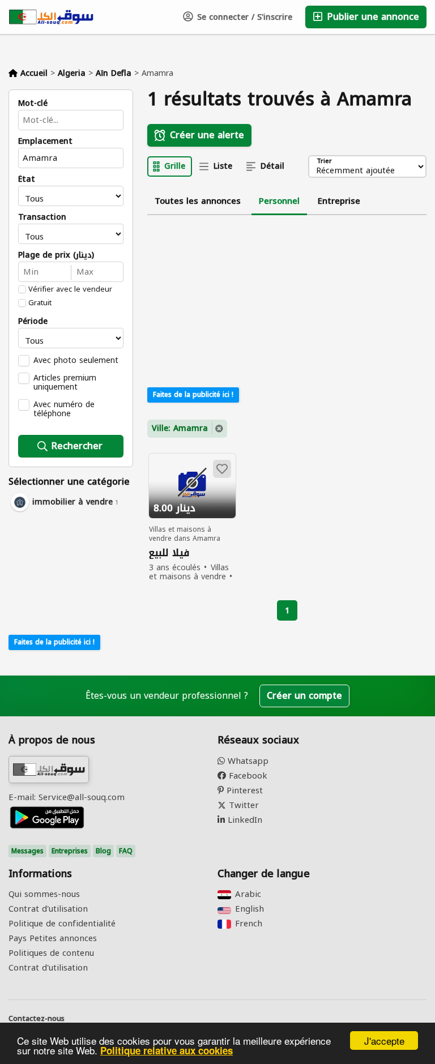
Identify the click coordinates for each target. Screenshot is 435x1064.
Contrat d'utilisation (48, 909)
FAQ (126, 851)
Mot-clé (33, 103)
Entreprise (339, 201)
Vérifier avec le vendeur (70, 289)
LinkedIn (243, 820)
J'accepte (384, 1040)
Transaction (42, 217)
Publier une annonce (371, 16)
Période (33, 321)
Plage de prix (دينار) (56, 255)
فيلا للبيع (169, 553)
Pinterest (243, 790)
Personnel (279, 201)
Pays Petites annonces (52, 938)
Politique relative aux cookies (166, 1050)
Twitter (242, 805)
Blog (103, 851)
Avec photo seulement (75, 360)
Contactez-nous (36, 1019)
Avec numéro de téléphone (64, 408)
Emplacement (45, 141)
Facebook (246, 776)
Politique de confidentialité (62, 923)
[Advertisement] (70, 571)
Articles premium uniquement (64, 382)
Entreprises (70, 851)
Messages (27, 851)
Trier (324, 161)
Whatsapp (246, 761)
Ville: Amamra (180, 428)
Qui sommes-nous (44, 894)
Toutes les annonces (198, 201)
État (26, 179)
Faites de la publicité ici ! (54, 642)
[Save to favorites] (222, 469)
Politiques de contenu (51, 953)
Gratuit (40, 303)
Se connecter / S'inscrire (243, 17)
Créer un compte (304, 695)
